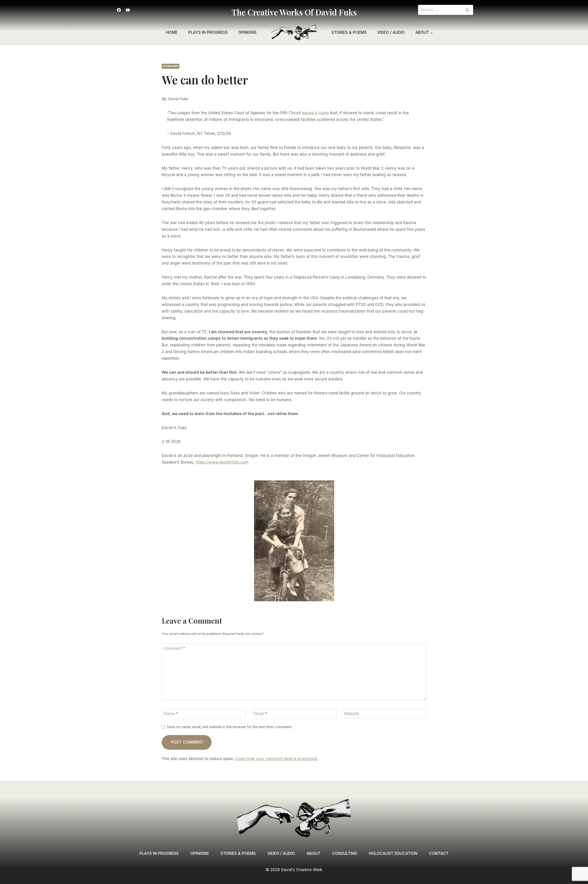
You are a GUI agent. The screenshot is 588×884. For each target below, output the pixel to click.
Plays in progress (208, 32)
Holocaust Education (393, 853)
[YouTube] (128, 10)
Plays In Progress (159, 853)
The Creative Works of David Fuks (294, 12)
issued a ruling (315, 113)
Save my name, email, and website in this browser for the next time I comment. (229, 727)
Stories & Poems (349, 32)
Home (172, 32)
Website (351, 713)
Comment (174, 648)
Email (260, 713)
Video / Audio (391, 32)
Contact (439, 853)
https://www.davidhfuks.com (222, 462)
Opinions (247, 32)
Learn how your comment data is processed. (276, 758)
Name (171, 713)
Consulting (344, 853)
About (313, 853)
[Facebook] (119, 10)
